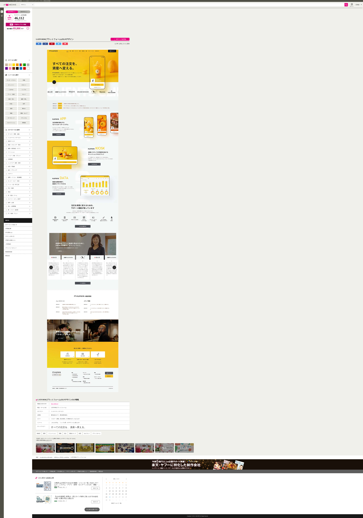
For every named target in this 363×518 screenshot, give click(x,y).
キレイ (24, 94)
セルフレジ (87, 433)
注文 (65, 433)
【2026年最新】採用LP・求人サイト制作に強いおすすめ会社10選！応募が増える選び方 (76, 497)
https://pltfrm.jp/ (54, 403)
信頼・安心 (11, 99)
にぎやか (11, 89)
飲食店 (38, 433)
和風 (24, 80)
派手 (24, 103)
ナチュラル (24, 118)
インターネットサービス (46, 457)
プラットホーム (96, 433)
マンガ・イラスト (11, 80)
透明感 (24, 122)
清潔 (11, 108)
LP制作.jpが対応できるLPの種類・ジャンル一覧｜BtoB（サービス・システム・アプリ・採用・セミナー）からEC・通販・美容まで (77, 484)
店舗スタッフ (72, 433)
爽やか (24, 108)
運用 (44, 433)
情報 (60, 433)
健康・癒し (24, 99)
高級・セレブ (24, 113)
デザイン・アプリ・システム (61, 457)
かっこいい (11, 85)
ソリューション (52, 433)
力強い (11, 103)
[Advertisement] (18, 44)
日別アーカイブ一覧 (116, 503)
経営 (80, 433)
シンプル (24, 89)
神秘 (11, 113)
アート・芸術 (11, 94)
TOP (37, 457)
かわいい (24, 85)
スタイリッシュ (11, 122)
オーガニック (11, 118)
